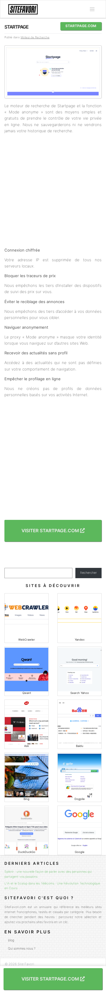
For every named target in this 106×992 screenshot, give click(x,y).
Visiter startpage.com (50, 530)
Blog (11, 940)
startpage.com (80, 26)
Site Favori (26, 964)
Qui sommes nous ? (21, 948)
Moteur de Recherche (35, 37)
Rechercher (88, 573)
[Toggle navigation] (92, 9)
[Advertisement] (53, 191)
